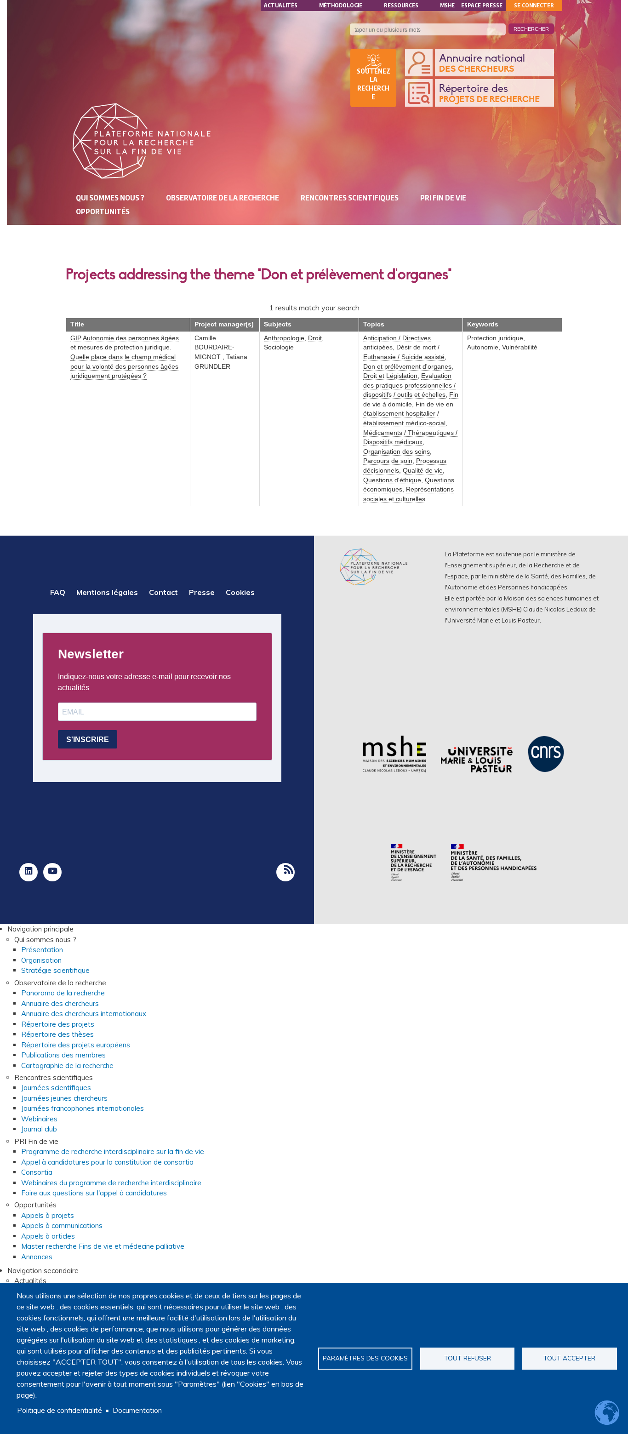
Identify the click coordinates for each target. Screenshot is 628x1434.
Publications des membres (63, 1055)
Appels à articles (48, 1236)
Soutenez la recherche (373, 84)
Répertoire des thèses (57, 1034)
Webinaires (39, 1118)
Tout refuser (467, 1358)
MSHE (447, 5)
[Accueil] (142, 141)
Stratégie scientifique (55, 970)
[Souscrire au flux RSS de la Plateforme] (285, 872)
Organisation (41, 960)
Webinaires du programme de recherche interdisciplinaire (111, 1182)
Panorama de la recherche (63, 992)
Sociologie (279, 347)
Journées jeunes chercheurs (64, 1098)
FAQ (57, 592)
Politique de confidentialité (59, 1410)
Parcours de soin (387, 460)
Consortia (36, 1172)
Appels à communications (62, 1225)
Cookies (240, 592)
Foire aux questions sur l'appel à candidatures (94, 1192)
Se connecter (534, 5)
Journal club (39, 1129)
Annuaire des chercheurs (60, 1003)
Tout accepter (569, 1358)
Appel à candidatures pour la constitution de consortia (107, 1162)
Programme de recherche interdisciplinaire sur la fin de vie (112, 1151)
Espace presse (481, 5)
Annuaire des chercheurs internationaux (83, 1013)
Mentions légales (107, 592)
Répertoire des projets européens (75, 1044)
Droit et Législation (390, 375)
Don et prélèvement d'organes (407, 366)
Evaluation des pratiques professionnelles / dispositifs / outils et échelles (409, 385)
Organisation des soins (396, 451)
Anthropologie (284, 338)
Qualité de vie (423, 470)
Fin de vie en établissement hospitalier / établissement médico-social (408, 414)
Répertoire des (489, 94)
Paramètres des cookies (365, 1358)
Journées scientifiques (56, 1087)
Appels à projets (47, 1215)
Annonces (36, 1256)
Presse (202, 592)
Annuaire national (482, 63)
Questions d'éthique (392, 480)
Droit (315, 338)
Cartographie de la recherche (67, 1065)
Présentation (42, 949)
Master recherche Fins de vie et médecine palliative (102, 1246)
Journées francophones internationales (82, 1108)
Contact (163, 592)
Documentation (137, 1410)
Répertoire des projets (57, 1024)
